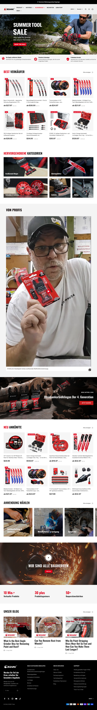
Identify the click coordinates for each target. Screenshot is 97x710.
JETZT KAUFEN (86, 403)
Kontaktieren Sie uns (79, 672)
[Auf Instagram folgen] (12, 699)
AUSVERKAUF (39, 7)
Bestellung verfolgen (79, 675)
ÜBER (18, 10)
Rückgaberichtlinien (79, 681)
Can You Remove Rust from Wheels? (48, 642)
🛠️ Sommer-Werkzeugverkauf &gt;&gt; (48, 2)
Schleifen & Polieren (32, 685)
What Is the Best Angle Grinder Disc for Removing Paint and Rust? (16, 643)
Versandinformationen (80, 678)
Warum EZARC (57, 672)
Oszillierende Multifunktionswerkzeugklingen (36, 670)
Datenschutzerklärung (80, 684)
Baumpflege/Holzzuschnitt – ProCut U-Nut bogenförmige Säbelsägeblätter (37, 102)
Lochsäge (30, 680)
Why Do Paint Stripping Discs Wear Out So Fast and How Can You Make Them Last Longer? (78, 645)
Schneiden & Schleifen (33, 677)
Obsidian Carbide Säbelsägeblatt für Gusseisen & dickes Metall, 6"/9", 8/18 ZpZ (82, 457)
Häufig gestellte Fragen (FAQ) (82, 669)
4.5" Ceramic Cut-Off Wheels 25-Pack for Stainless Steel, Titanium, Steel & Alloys (13, 457)
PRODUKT (19, 7)
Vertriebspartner (58, 678)
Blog (54, 684)
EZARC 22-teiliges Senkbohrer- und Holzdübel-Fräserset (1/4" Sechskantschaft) (59, 135)
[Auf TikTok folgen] (20, 699)
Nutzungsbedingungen (80, 686)
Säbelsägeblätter (32, 674)
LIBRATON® (59, 7)
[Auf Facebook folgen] (5, 699)
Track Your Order (78, 689)
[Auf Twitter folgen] (9, 699)
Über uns (56, 669)
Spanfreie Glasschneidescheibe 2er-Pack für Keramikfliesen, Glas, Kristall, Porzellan (59, 457)
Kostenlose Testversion (59, 681)
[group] (48, 34)
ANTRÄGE (29, 7)
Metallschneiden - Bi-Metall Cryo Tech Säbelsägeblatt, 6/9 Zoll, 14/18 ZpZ (82, 102)
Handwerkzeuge (32, 688)
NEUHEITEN (50, 7)
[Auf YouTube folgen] (16, 699)
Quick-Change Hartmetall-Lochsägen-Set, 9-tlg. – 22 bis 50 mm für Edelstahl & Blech (82, 135)
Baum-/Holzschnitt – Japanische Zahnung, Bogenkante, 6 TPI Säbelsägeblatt (13, 102)
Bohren (29, 683)
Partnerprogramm (58, 675)
